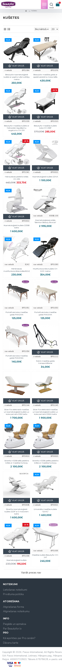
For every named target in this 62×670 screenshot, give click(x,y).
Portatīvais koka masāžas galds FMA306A (17, 357)
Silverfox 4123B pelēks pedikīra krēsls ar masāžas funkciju (45, 461)
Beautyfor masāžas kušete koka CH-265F (45, 127)
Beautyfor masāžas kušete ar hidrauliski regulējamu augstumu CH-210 (16, 128)
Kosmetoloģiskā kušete (16, 560)
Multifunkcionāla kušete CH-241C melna (45, 270)
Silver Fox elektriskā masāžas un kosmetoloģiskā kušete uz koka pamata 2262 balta (16, 411)
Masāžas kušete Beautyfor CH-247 (45, 556)
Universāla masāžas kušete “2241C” (45, 510)
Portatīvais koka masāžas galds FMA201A (17, 313)
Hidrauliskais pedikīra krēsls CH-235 (16, 178)
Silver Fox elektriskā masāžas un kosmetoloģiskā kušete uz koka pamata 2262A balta (45, 411)
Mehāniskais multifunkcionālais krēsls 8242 (16, 270)
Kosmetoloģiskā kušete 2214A (45, 177)
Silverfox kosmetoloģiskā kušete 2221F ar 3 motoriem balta (17, 511)
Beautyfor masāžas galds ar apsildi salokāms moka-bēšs (45, 75)
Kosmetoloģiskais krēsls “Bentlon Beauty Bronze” (45, 221)
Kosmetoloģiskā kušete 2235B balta (16, 226)
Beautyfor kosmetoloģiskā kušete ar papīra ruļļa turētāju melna (17, 76)
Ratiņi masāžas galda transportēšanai (45, 362)
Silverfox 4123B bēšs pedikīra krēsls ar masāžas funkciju (16, 461)
